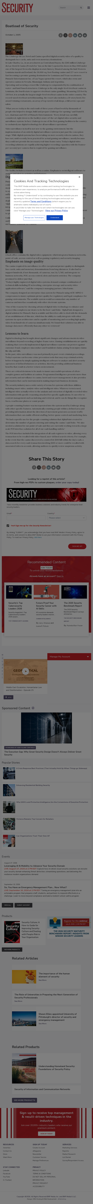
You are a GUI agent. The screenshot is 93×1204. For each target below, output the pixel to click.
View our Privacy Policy (56, 210)
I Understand (54, 218)
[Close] (79, 177)
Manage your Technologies (34, 218)
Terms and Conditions (40, 201)
